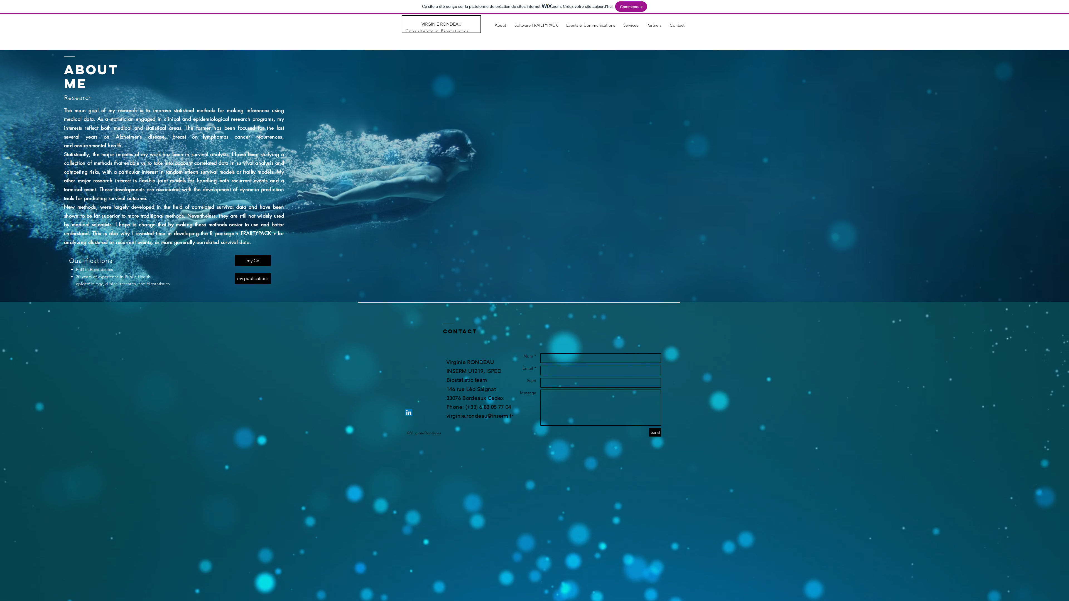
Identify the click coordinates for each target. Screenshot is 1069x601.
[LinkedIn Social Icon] (408, 412)
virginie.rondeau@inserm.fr (480, 416)
